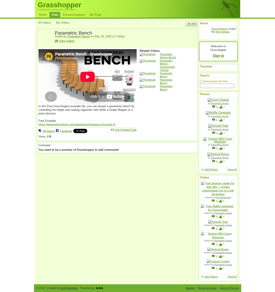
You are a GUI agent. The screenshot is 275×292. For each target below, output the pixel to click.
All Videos (44, 22)
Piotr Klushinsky (223, 197)
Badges (190, 288)
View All (232, 169)
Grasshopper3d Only (215, 81)
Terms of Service (229, 288)
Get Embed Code (126, 129)
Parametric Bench (166, 75)
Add (193, 23)
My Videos (62, 22)
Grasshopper (59, 5)
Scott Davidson (219, 28)
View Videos (67, 41)
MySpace (49, 131)
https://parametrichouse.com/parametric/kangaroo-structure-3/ (76, 124)
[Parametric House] (46, 42)
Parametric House (78, 36)
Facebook (66, 131)
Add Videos (211, 276)
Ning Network (223, 31)
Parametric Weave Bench (168, 56)
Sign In (218, 56)
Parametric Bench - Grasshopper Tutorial (167, 65)
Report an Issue (207, 288)
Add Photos (211, 169)
